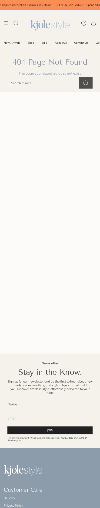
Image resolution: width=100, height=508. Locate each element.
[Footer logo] (25, 469)
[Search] (86, 83)
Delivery (9, 498)
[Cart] (93, 23)
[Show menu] (6, 23)
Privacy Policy (66, 437)
